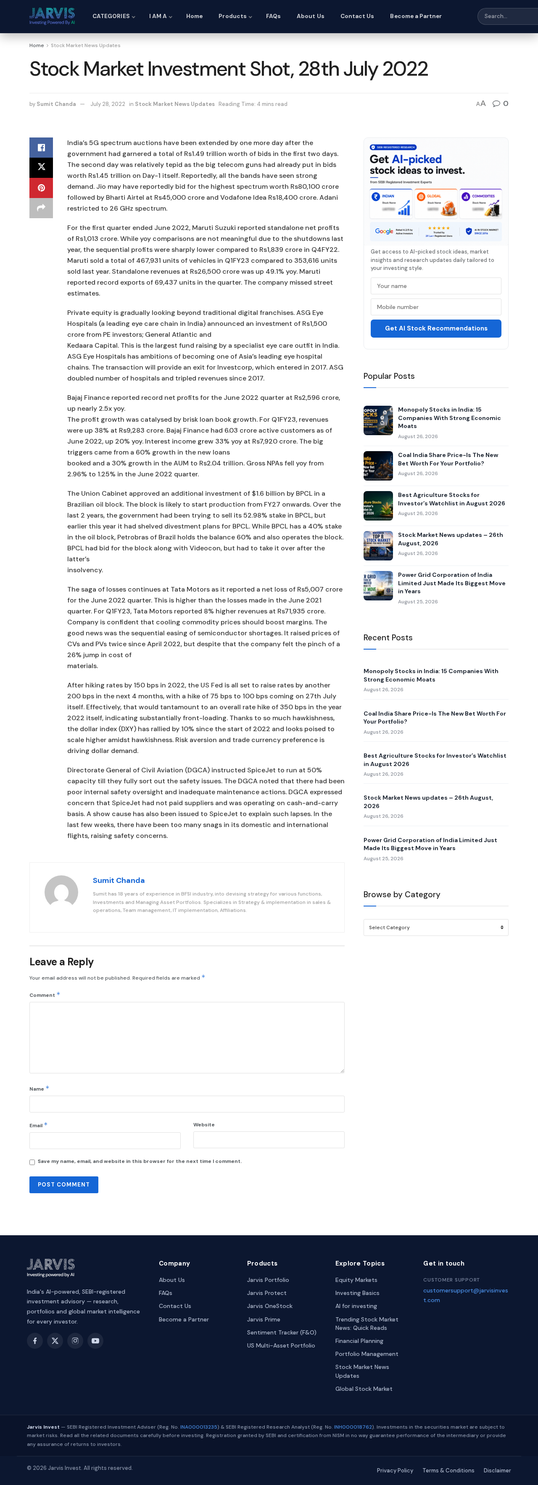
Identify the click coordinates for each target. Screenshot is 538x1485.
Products (233, 16)
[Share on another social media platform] (41, 208)
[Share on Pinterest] (41, 188)
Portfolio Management (366, 1354)
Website (204, 1124)
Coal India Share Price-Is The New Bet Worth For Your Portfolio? (448, 459)
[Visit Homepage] (53, 16)
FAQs (273, 16)
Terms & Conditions (448, 1470)
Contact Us (357, 16)
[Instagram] (75, 1341)
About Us (310, 16)
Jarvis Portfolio (268, 1280)
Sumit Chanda (56, 104)
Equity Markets (356, 1280)
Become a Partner (416, 16)
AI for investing (356, 1306)
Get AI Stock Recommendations (436, 328)
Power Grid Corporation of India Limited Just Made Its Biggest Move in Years (452, 583)
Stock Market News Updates (86, 45)
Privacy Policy (395, 1470)
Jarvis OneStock (270, 1306)
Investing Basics (357, 1293)
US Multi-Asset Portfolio (281, 1345)
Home (194, 16)
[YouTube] (95, 1341)
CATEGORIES (111, 16)
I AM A (158, 16)
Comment (45, 995)
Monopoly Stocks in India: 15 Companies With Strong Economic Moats (449, 418)
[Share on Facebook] (41, 147)
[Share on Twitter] (41, 168)
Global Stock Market (364, 1389)
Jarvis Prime (263, 1319)
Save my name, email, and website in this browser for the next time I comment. (140, 1161)
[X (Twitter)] (55, 1341)
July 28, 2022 (107, 104)
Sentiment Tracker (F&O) (281, 1332)
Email (38, 1125)
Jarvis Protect (267, 1293)
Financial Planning (359, 1341)
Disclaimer (497, 1470)
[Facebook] (35, 1341)
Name (39, 1088)
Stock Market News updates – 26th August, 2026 (450, 539)
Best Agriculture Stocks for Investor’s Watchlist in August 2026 (451, 499)
